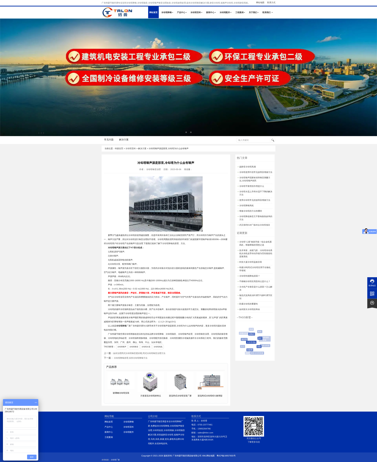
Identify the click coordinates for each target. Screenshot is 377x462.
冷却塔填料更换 (262, 337)
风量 (259, 330)
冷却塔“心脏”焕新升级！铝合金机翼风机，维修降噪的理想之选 (255, 243)
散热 (256, 332)
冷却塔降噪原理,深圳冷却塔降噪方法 (130, 358)
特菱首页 (119, 148)
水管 (253, 347)
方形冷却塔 (261, 346)
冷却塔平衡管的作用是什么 (251, 186)
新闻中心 (210, 12)
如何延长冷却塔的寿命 (249, 309)
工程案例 (239, 12)
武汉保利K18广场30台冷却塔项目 (254, 225)
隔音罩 (241, 339)
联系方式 (271, 2)
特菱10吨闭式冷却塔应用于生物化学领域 (255, 269)
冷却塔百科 (196, 12)
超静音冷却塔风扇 (247, 167)
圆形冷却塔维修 (254, 353)
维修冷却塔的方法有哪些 (250, 211)
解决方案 (124, 139)
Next (3, 77)
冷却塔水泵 (146, 347)
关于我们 (253, 12)
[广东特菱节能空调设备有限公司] (118, 16)
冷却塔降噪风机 (246, 205)
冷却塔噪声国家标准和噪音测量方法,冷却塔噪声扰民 (254, 179)
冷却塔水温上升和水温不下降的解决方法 (255, 193)
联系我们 (266, 12)
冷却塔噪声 (121, 347)
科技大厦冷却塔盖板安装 (250, 262)
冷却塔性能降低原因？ (249, 276)
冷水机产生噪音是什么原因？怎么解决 (255, 288)
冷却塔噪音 (133, 347)
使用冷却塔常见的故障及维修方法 (254, 200)
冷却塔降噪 (166, 12)
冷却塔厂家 (115, 460)
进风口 (246, 334)
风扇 (250, 329)
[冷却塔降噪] (188, 77)
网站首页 (153, 12)
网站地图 (260, 2)
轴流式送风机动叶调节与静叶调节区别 (255, 297)
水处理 (245, 350)
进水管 (262, 351)
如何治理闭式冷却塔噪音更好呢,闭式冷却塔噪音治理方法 (139, 353)
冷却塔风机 (158, 347)
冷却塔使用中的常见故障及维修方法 (255, 172)
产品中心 (181, 12)
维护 (254, 338)
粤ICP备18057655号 (226, 456)
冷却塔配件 (225, 12)
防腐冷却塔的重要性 (248, 304)
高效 (266, 344)
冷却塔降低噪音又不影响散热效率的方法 (255, 218)
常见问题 (109, 139)
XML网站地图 (208, 456)
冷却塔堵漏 (245, 342)
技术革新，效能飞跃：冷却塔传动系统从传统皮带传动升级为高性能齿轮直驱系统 (255, 253)
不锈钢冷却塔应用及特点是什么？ (254, 281)
